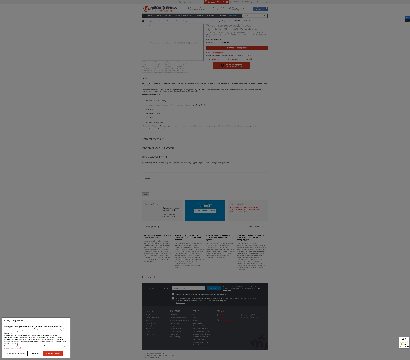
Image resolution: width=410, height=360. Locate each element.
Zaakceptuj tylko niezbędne (16, 353)
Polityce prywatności (16, 348)
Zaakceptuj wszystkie (52, 353)
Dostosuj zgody (35, 353)
